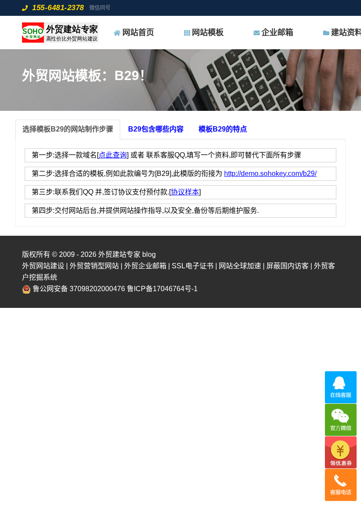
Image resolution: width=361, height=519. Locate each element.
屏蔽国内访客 (287, 266)
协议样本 (185, 192)
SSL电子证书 (193, 266)
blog (149, 254)
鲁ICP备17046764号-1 (162, 288)
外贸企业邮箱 (145, 266)
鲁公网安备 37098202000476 (79, 288)
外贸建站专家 (120, 254)
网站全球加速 (240, 266)
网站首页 (138, 32)
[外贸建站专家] (60, 32)
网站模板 (208, 32)
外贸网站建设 (43, 266)
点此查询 (113, 155)
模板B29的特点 (223, 129)
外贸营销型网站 (94, 266)
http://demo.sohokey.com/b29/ (270, 173)
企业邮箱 (277, 32)
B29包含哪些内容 (156, 129)
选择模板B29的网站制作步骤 (67, 129)
